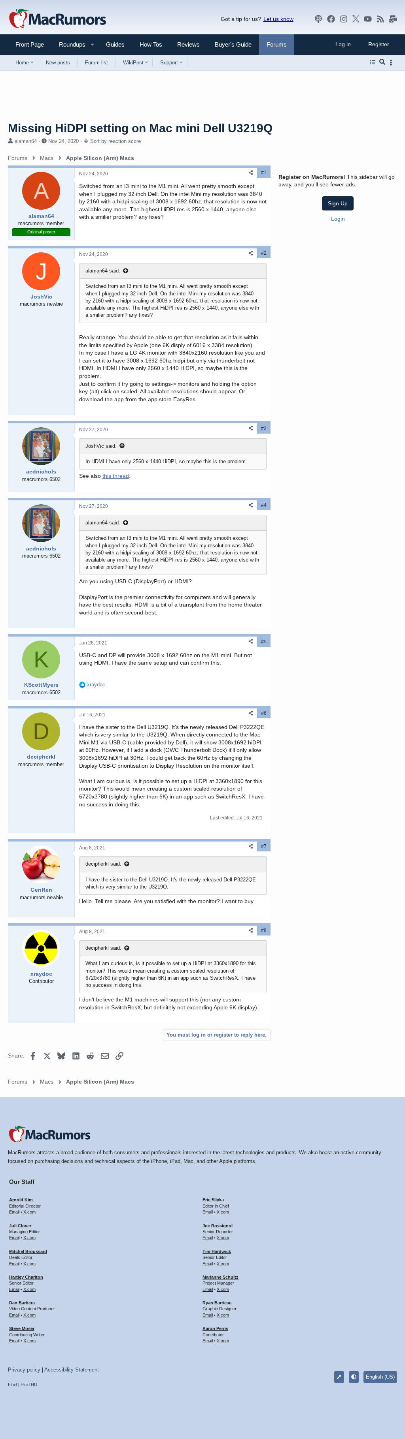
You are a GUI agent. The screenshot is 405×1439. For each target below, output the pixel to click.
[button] (68, 44)
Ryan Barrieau (217, 1302)
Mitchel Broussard (28, 1251)
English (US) (380, 1377)
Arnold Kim (21, 1199)
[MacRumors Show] (318, 19)
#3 (264, 428)
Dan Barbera (22, 1302)
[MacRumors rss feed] (380, 19)
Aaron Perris (215, 1328)
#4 (264, 505)
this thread (115, 476)
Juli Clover (20, 1225)
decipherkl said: (103, 864)
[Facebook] (331, 19)
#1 (264, 172)
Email (14, 1212)
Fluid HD (29, 1384)
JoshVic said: (101, 446)
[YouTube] (368, 19)
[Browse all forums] (373, 62)
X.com (29, 1212)
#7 (264, 846)
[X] (356, 19)
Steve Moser (21, 1328)
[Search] (382, 62)
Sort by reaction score (115, 141)
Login (338, 219)
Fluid (12, 1384)
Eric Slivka (213, 1199)
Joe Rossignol (217, 1225)
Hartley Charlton (26, 1277)
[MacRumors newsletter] (393, 19)
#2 (264, 253)
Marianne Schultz (220, 1277)
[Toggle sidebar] (392, 62)
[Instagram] (344, 19)
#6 (264, 713)
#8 (264, 930)
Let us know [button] (278, 19)
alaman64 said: (102, 271)
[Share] (250, 173)
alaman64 (26, 141)
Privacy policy (24, 1370)
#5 (264, 641)
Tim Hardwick (216, 1251)
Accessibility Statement (71, 1370)
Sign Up (338, 203)
